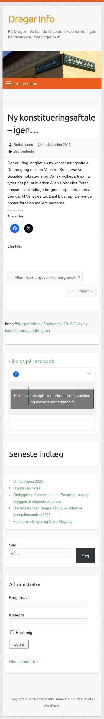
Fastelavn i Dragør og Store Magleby (42, 521)
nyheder (53, 324)
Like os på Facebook (31, 361)
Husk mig (23, 632)
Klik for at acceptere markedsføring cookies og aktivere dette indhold (52, 398)
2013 (68, 324)
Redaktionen (23, 145)
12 (78, 324)
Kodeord (16, 615)
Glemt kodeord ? (24, 661)
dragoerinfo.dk (29, 324)
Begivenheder (24, 151)
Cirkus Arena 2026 (28, 481)
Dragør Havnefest (27, 488)
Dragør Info (31, 18)
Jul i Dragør (81, 291)
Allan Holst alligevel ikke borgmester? (45, 277)
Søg (13, 545)
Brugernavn (19, 597)
